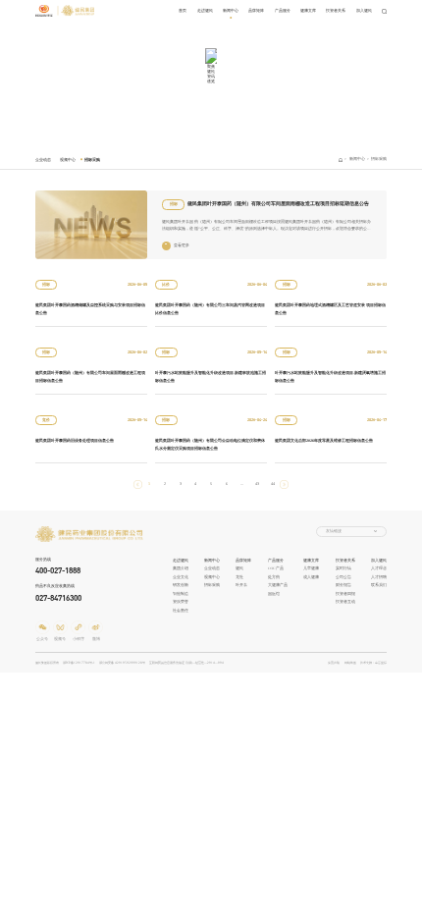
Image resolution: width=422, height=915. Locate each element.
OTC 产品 (276, 568)
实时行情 (343, 568)
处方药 (274, 577)
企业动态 (43, 159)
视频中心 (68, 159)
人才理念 (379, 568)
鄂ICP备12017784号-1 (79, 663)
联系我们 (379, 585)
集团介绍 (180, 568)
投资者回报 (345, 594)
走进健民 (205, 10)
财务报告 (343, 585)
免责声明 (334, 663)
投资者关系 (335, 10)
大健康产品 (278, 585)
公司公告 (343, 577)
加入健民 (364, 10)
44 (273, 483)
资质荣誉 (180, 602)
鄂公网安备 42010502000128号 (122, 663)
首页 (182, 10)
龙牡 (239, 577)
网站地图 (350, 663)
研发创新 (180, 585)
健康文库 (308, 10)
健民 (239, 568)
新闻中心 (230, 10)
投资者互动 (345, 602)
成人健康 (311, 577)
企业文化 (180, 577)
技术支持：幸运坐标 (373, 663)
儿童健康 (311, 568)
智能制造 (180, 594)
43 (257, 483)
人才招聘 (379, 577)
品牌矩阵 (256, 10)
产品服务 (282, 10)
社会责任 (180, 611)
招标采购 (92, 159)
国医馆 (274, 594)
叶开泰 (241, 585)
